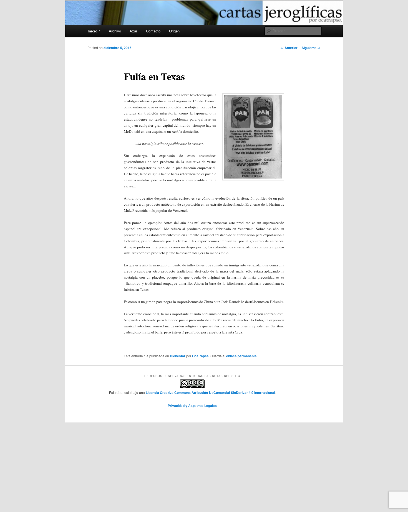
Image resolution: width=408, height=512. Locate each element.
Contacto (153, 31)
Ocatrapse (200, 355)
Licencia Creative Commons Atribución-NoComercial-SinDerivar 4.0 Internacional (210, 392)
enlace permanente (241, 355)
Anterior (289, 47)
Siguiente (311, 47)
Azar (133, 31)
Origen (174, 31)
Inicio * (94, 31)
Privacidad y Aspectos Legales (192, 405)
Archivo (115, 31)
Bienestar (177, 355)
